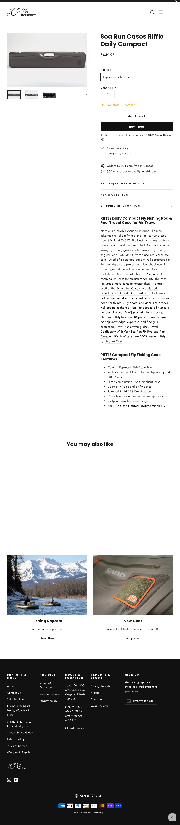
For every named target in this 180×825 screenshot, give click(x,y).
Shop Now (132, 638)
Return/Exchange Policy (123, 183)
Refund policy (15, 739)
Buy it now (136, 127)
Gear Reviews (99, 706)
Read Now (47, 638)
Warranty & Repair (18, 752)
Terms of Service (17, 746)
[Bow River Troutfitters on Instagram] (9, 779)
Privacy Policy (48, 701)
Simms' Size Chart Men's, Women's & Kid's (18, 710)
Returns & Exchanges (46, 685)
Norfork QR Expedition (133, 293)
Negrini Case (113, 341)
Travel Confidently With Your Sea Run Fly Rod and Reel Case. (133, 331)
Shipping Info (15, 699)
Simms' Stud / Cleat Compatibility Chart (19, 724)
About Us (12, 686)
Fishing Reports (100, 686)
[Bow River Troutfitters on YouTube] (16, 779)
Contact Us (14, 693)
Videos (95, 693)
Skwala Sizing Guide (20, 732)
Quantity (109, 88)
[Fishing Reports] (47, 585)
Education (97, 699)
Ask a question (114, 194)
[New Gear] (133, 585)
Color (106, 70)
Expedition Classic (128, 288)
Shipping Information (120, 206)
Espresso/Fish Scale (116, 77)
